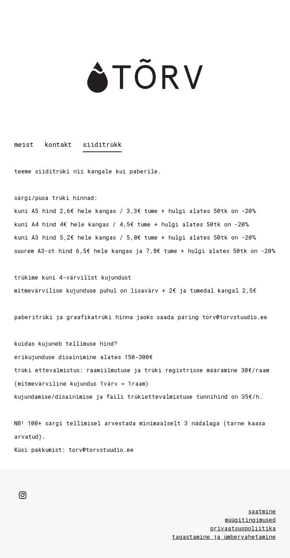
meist (24, 144)
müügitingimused (250, 519)
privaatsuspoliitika (243, 528)
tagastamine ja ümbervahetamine (224, 536)
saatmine (262, 511)
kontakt (58, 144)
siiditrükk (102, 144)
